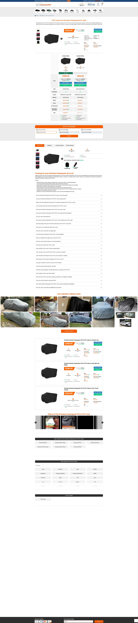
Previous (36, 423)
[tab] (40, 145)
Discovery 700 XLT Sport (60, 446)
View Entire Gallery (69, 331)
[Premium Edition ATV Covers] (66, 61)
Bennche (60, 481)
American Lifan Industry (77, 473)
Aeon (78, 469)
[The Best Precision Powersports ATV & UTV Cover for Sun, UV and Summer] (49, 398)
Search (69, 136)
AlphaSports (43, 473)
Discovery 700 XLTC (95, 442)
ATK (77, 477)
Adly (43, 469)
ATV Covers (42, 15)
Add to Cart (98, 31)
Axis (43, 481)
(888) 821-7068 (91, 4)
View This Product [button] (98, 29)
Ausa (95, 477)
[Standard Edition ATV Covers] (80, 61)
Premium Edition (65, 56)
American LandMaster (60, 473)
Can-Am (77, 486)
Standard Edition (80, 56)
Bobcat (43, 486)
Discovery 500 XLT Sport (60, 442)
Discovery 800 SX (77, 446)
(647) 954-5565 (92, 5)
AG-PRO (95, 469)
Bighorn (77, 481)
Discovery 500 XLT (43, 442)
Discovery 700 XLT (78, 442)
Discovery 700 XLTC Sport (43, 446)
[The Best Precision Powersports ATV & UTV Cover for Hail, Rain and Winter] (49, 373)
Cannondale (95, 486)
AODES (95, 473)
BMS (95, 481)
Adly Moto (60, 469)
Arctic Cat (43, 477)
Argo (60, 477)
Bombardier (60, 486)
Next (61, 39)
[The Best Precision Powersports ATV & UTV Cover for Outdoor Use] (49, 348)
